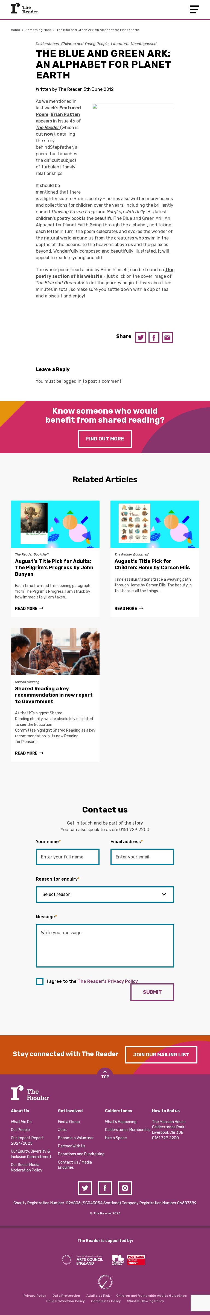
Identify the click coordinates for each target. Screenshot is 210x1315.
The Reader (24, 8)
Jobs (62, 1129)
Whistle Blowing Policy (145, 1301)
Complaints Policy (106, 1301)
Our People (20, 1129)
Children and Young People (85, 44)
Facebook (153, 337)
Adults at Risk (98, 1296)
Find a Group (69, 1122)
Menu (194, 9)
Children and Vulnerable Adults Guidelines (151, 1296)
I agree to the (92, 981)
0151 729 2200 (134, 829)
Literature (119, 44)
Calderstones (47, 44)
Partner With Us (72, 1146)
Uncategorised (143, 44)
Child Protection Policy (65, 1301)
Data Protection (66, 1296)
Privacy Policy (35, 1296)
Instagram (125, 1188)
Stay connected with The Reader (66, 1054)
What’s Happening (120, 1122)
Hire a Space (116, 1138)
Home (15, 30)
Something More (38, 30)
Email (167, 337)
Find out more (105, 439)
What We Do (21, 1122)
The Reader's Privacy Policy (108, 981)
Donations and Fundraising (81, 1154)
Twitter (140, 337)
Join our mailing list (161, 1055)
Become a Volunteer (76, 1138)
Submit (152, 992)
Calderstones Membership (128, 1129)
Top (105, 1077)
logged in (71, 381)
